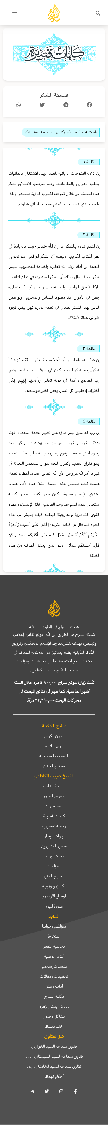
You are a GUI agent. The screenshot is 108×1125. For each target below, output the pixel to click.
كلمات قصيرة (54, 816)
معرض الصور (54, 796)
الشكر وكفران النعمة (60, 132)
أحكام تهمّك (54, 1076)
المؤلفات (54, 866)
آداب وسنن (54, 986)
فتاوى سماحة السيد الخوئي (54, 1046)
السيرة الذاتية (54, 786)
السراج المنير (54, 876)
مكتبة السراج (54, 996)
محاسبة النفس (54, 946)
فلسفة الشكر (54, 95)
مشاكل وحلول (54, 1016)
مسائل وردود (54, 856)
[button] (98, 13)
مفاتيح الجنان (54, 766)
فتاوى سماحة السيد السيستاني (54, 1056)
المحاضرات (54, 806)
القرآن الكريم (54, 736)
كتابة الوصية (54, 956)
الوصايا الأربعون (54, 896)
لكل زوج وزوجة (54, 886)
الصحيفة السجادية (54, 756)
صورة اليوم (54, 906)
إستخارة (54, 936)
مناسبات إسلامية (54, 966)
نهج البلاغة (54, 746)
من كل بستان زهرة (54, 1006)
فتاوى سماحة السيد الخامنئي (54, 1066)
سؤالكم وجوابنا (54, 926)
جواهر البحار (54, 836)
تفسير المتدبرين (54, 846)
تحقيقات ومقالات (54, 976)
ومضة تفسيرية (54, 826)
